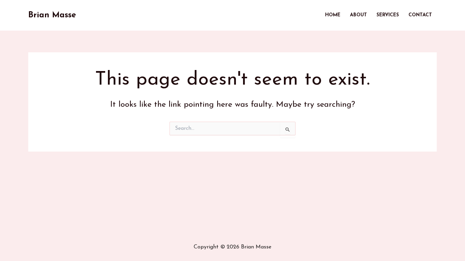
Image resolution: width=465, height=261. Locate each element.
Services (387, 15)
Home (332, 15)
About (358, 15)
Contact (420, 15)
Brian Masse (52, 15)
